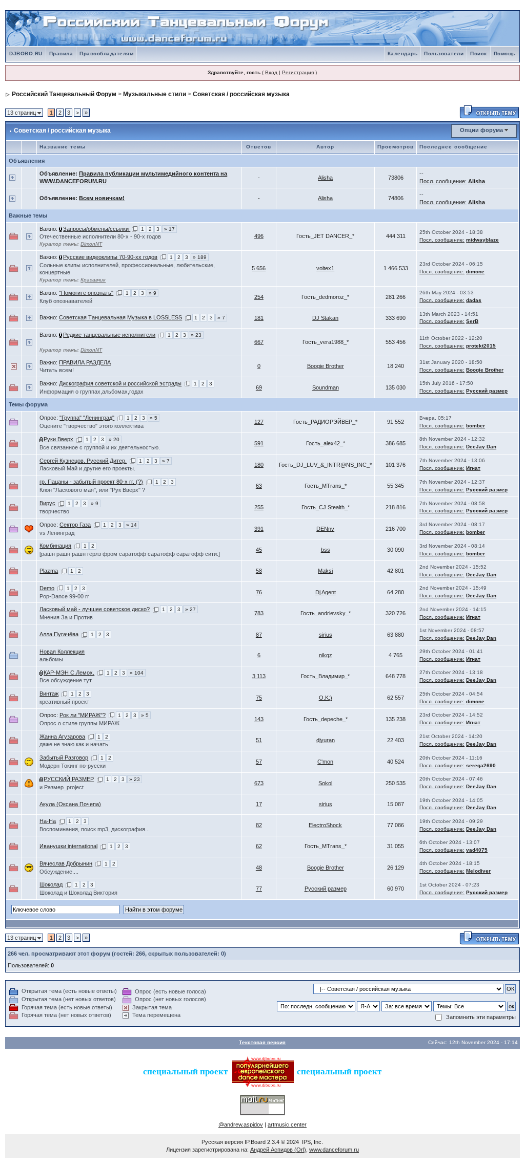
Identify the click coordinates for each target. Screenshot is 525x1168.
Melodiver (478, 871)
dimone (475, 271)
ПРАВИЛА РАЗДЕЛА (85, 362)
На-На (47, 821)
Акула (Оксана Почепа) (70, 804)
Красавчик (93, 280)
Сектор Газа (75, 525)
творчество (54, 511)
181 (259, 318)
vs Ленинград (56, 533)
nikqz (325, 655)
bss (325, 550)
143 (259, 719)
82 (259, 825)
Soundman (325, 387)
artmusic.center (287, 1124)
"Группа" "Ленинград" (86, 418)
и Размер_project (61, 787)
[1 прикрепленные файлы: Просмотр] (61, 229)
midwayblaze (482, 240)
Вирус (47, 503)
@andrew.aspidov (240, 1124)
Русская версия (222, 1142)
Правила (61, 53)
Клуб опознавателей (65, 301)
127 (259, 422)
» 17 (169, 229)
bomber (475, 425)
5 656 (259, 268)
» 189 (200, 257)
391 (259, 529)
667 (259, 342)
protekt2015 (481, 346)
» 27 (190, 609)
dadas (473, 300)
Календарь (403, 53)
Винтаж (48, 693)
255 (259, 507)
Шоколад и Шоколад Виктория (78, 893)
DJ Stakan (325, 318)
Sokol (325, 783)
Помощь (505, 53)
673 (259, 783)
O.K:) (325, 698)
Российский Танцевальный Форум (64, 94)
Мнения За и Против (66, 617)
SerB (472, 321)
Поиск (478, 53)
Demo (46, 588)
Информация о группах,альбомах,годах (91, 391)
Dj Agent (325, 592)
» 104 (137, 673)
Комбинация (55, 546)
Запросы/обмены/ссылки (96, 229)
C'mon (325, 762)
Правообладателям (106, 53)
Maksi (325, 571)
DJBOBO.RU (26, 53)
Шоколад (51, 884)
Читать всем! (56, 370)
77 (259, 888)
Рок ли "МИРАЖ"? (82, 715)
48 (259, 867)
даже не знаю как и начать (73, 744)
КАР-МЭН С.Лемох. (69, 672)
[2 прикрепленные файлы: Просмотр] (61, 257)
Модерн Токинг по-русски (72, 766)
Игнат (473, 468)
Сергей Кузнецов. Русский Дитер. (83, 461)
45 (259, 550)
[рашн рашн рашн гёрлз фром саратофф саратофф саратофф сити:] (129, 554)
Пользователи (443, 53)
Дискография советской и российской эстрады (120, 383)
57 (259, 762)
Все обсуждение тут (65, 680)
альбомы (51, 659)
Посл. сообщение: (443, 181)
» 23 (196, 335)
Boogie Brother (325, 366)
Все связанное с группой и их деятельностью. (99, 447)
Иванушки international (68, 846)
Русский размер (487, 391)
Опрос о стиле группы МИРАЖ (79, 723)
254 (259, 297)
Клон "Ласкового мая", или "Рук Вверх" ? (92, 490)
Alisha (325, 178)
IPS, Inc (311, 1142)
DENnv (325, 529)
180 (259, 465)
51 (259, 740)
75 (259, 698)
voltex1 (325, 268)
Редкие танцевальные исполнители (109, 335)
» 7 (221, 317)
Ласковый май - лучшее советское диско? (94, 609)
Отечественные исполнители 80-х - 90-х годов (100, 236)
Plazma (48, 571)
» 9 (152, 293)
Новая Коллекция (62, 651)
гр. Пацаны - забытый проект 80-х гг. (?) (91, 482)
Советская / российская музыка (241, 94)
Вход (271, 72)
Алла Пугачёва (58, 634)
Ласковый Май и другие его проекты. (87, 468)
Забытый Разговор (63, 757)
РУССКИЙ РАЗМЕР (69, 779)
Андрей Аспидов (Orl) (278, 1150)
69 (259, 387)
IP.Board (255, 1142)
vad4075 (477, 850)
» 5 (153, 418)
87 (259, 635)
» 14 (131, 525)
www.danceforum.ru (334, 1150)
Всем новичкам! (102, 198)
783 (259, 613)
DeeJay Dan (481, 446)
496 (259, 236)
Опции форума (481, 130)
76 (259, 592)
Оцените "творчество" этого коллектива (91, 426)
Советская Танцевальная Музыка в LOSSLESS (120, 317)
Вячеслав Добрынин (65, 863)
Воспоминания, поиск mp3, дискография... (94, 829)
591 (259, 443)
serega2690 (481, 765)
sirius (325, 635)
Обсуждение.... (58, 872)
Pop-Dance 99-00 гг (64, 596)
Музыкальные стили (154, 94)
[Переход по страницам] (134, 229)
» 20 (114, 439)
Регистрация (298, 72)
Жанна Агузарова (62, 736)
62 (259, 846)
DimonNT (91, 244)
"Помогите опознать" (86, 293)
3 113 (259, 676)
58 (259, 571)
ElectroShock (325, 825)
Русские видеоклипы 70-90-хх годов (110, 257)
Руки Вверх (58, 439)
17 (259, 804)
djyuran (325, 740)
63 (259, 486)
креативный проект (64, 702)
